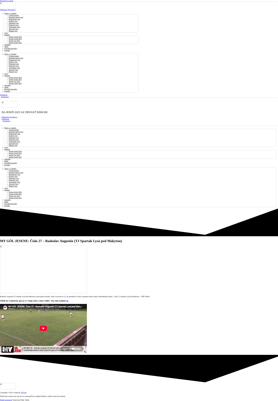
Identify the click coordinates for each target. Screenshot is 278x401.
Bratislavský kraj (14, 19)
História (7, 35)
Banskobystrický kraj (16, 17)
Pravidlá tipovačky (10, 49)
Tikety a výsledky (10, 13)
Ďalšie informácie (6, 400)
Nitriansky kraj (14, 23)
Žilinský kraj (13, 31)
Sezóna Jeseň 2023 (15, 39)
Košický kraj (13, 21)
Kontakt (7, 50)
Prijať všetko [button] (25, 400)
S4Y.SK (24, 393)
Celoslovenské (14, 15)
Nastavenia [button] (16, 400)
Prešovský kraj (14, 25)
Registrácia (13, 117)
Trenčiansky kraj (14, 27)
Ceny (6, 74)
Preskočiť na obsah (6, 1)
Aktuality (7, 85)
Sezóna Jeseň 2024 (15, 37)
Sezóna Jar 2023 (14, 41)
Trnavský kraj (13, 29)
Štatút (6, 87)
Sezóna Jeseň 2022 (15, 43)
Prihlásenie (3, 10)
